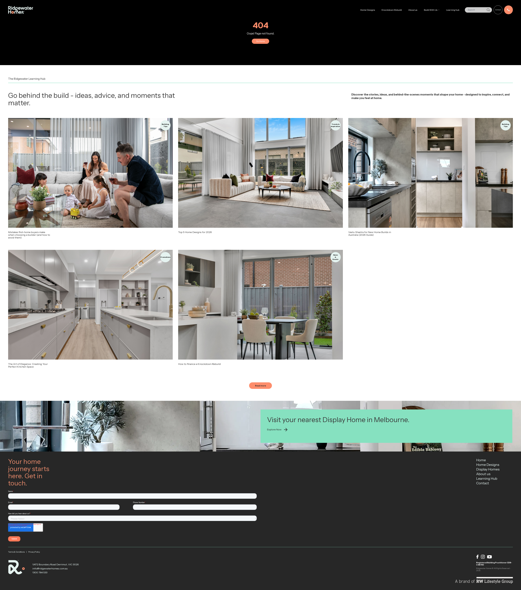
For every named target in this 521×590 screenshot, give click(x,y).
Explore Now (274, 429)
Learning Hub (486, 478)
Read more (90, 173)
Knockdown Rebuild (392, 10)
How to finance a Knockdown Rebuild (199, 364)
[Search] (488, 10)
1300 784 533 (39, 572)
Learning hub (452, 10)
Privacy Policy (34, 552)
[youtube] (489, 557)
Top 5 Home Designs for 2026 (195, 232)
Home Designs (367, 10)
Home (481, 460)
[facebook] (477, 557)
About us (412, 10)
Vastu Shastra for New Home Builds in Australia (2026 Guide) (369, 233)
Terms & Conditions (16, 552)
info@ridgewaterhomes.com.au (50, 568)
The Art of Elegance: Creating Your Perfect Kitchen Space (28, 365)
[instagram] (483, 557)
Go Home (260, 41)
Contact (498, 10)
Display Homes (488, 469)
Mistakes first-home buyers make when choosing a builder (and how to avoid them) (29, 235)
